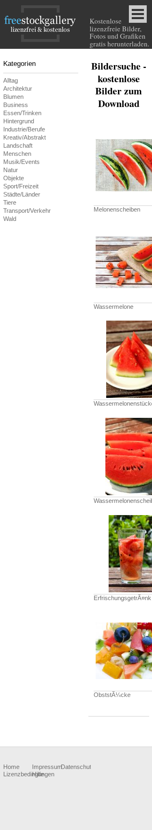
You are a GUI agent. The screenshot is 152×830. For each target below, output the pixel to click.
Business (15, 105)
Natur (10, 170)
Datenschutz (75, 767)
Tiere (9, 202)
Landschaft (17, 145)
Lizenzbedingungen (17, 774)
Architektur (17, 88)
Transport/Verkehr (27, 211)
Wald (9, 219)
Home (11, 767)
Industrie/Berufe (24, 129)
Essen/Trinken (22, 113)
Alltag (10, 80)
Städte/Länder (21, 194)
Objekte (13, 178)
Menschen (17, 154)
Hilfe (38, 774)
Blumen (13, 97)
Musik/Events (21, 162)
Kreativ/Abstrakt (24, 137)
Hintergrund (18, 121)
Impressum (46, 767)
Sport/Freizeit (21, 186)
